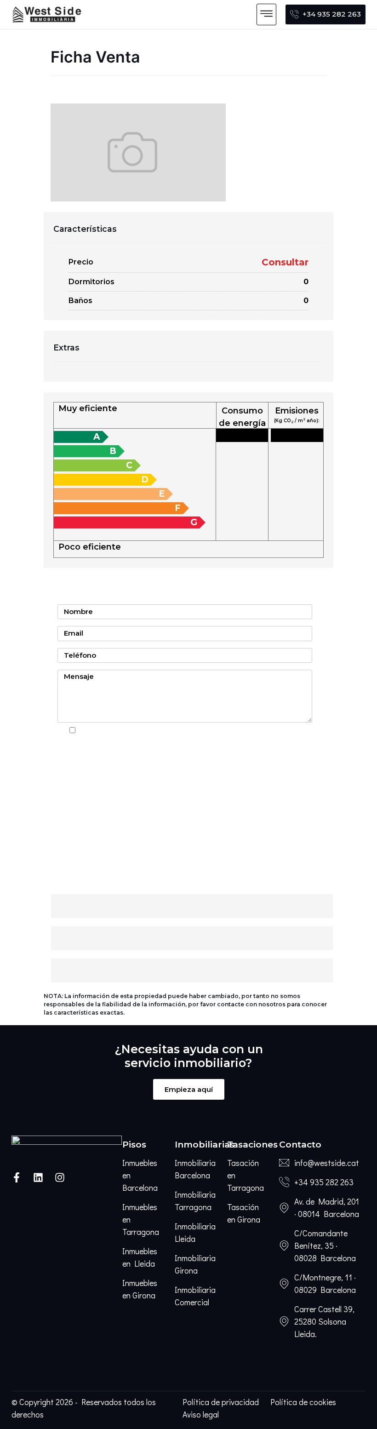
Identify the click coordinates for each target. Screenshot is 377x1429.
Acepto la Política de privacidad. (132, 731)
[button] (266, 14)
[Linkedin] (38, 1177)
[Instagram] (60, 1177)
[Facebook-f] (16, 1177)
